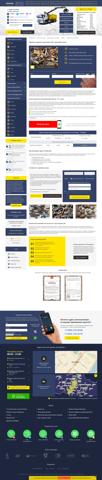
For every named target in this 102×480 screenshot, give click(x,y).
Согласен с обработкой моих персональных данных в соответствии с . (77, 192)
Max (30, 13)
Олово (12, 135)
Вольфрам (13, 105)
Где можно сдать (27, 32)
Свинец (79, 24)
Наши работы (14, 257)
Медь (78, 18)
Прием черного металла (14, 65)
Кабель (79, 16)
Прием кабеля (11, 83)
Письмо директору (16, 267)
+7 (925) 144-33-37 (13, 11)
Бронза (79, 20)
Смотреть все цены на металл (86, 32)
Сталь (12, 68)
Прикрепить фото (10, 333)
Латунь (79, 23)
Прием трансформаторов (14, 91)
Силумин (13, 127)
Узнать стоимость (16, 338)
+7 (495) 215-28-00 (13, 9)
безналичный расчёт (78, 178)
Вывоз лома (80, 27)
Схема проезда (27, 25)
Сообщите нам (16, 205)
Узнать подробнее (81, 257)
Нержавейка (14, 61)
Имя (32, 73)
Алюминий (80, 17)
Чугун (12, 72)
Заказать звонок (12, 32)
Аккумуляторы (81, 14)
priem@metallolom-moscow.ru (21, 17)
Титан (12, 102)
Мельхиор (13, 109)
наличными (90, 178)
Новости (13, 254)
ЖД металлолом (81, 21)
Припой (12, 131)
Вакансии (13, 264)
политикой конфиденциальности (79, 193)
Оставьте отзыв (16, 225)
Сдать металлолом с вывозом (52, 196)
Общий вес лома (80, 73)
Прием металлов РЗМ (13, 98)
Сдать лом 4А (62, 82)
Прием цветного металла (14, 39)
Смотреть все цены (36, 196)
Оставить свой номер (72, 338)
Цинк (12, 124)
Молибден (13, 116)
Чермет (12, 79)
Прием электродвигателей (14, 94)
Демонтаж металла (82, 29)
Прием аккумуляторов (13, 87)
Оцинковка (13, 76)
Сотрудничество (15, 260)
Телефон (54, 73)
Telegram (22, 13)
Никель (12, 120)
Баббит (12, 113)
